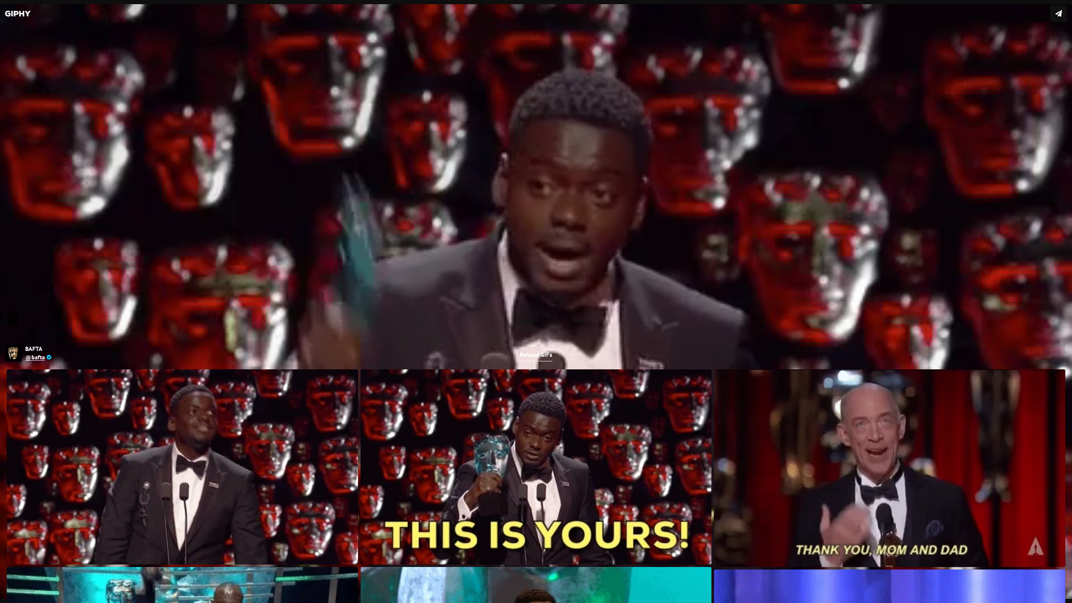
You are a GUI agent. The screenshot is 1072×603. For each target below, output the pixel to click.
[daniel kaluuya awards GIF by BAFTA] (536, 301)
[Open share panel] (1058, 13)
